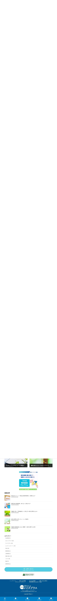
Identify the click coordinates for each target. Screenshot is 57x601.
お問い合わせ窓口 (43, 580)
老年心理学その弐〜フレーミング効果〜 (20, 519)
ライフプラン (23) (9, 543)
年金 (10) (7, 548)
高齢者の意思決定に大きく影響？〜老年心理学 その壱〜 (23, 526)
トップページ (13, 580)
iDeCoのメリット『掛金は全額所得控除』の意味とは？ (23, 495)
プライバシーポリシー (20, 581)
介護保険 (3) (7, 553)
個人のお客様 (22, 580)
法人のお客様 (32, 580)
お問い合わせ (51, 599)
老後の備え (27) (8, 556)
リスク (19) (7, 558)
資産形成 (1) (7, 563)
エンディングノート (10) (10, 545)
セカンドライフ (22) (9, 540)
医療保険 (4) (7, 550)
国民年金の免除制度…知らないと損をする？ (21, 503)
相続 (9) (7, 561)
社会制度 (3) (7, 538)
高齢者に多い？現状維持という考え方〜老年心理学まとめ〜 (24, 511)
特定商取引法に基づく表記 (35, 581)
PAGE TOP (55, 594)
